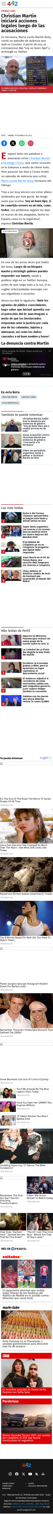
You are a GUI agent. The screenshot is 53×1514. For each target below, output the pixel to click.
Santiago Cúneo (13, 162)
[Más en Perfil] (18, 1249)
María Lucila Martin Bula (17, 180)
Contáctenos (7, 1486)
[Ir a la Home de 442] (12, 5)
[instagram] (10, 1474)
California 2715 (18, 1504)
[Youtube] (30, 1474)
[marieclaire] (26, 1308)
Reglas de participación (37, 1486)
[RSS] (36, 1474)
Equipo (31, 1484)
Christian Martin (39, 158)
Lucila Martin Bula (10, 403)
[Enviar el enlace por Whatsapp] (22, 143)
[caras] (26, 1356)
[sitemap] (43, 1474)
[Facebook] (16, 1474)
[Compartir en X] (13, 143)
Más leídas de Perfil (15, 631)
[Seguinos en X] (23, 1474)
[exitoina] (26, 1257)
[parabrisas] (26, 1402)
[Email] (31, 143)
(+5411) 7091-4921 (18, 1507)
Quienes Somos (8, 1484)
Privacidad (6, 1489)
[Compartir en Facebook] (4, 143)
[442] (26, 1465)
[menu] (3, 3)
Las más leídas (12, 508)
